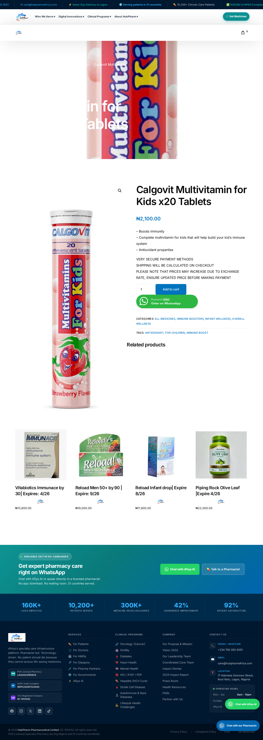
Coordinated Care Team (178, 662)
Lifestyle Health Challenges (128, 705)
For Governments (82, 674)
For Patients (78, 644)
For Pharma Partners (84, 668)
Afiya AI (75, 681)
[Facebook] (12, 711)
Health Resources (174, 687)
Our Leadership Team (177, 656)
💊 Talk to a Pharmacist (223, 569)
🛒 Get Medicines (236, 16)
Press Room (170, 681)
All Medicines (165, 318)
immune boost (197, 332)
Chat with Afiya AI (182, 569)
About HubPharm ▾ (126, 16)
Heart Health (126, 662)
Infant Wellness (218, 318)
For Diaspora (79, 662)
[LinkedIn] (39, 711)
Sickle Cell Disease (130, 687)
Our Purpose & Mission (177, 644)
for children (175, 332)
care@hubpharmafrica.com (235, 663)
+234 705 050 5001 (230, 649)
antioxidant (154, 332)
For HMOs (77, 656)
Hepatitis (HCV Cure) (131, 681)
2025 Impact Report (176, 674)
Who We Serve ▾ (45, 16)
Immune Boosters (190, 318)
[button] (119, 190)
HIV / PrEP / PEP (128, 674)
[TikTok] (49, 711)
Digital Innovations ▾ (71, 16)
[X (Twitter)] (30, 711)
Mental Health (126, 668)
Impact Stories (172, 668)
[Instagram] (21, 711)
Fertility (122, 650)
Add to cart (171, 289)
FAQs (166, 693)
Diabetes (123, 656)
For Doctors (78, 650)
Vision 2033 (170, 650)
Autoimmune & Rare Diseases (130, 695)
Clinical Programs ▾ (99, 16)
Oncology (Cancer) (130, 644)
